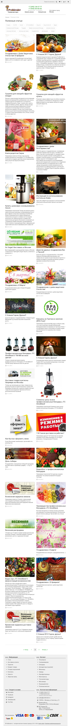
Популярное (42, 659)
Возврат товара (12, 667)
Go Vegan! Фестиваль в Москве (18, 247)
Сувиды (41, 672)
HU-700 (15, 25)
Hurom (21, 25)
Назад (26, 649)
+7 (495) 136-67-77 (35, 7)
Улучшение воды (44, 679)
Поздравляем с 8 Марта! (15, 285)
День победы (11, 461)
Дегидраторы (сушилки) (46, 667)
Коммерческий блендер (12, 28)
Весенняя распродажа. (14, 530)
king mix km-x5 (47, 25)
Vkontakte (10, 692)
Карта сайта (41, 723)
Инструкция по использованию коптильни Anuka (49, 197)
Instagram (10, 697)
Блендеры (42, 664)
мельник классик (50, 28)
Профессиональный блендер (36, 28)
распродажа (45, 31)
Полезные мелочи (44, 686)
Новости (10, 674)
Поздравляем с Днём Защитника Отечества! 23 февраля (19, 55)
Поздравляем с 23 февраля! (47, 582)
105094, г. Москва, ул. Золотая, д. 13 (49, 700)
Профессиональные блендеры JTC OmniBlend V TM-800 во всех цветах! (20, 355)
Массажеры (42, 681)
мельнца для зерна (24, 31)
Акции (55, 25)
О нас (9, 659)
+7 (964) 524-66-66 (35, 9)
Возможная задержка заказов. (17, 497)
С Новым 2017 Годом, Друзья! (48, 54)
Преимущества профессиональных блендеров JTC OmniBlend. (51, 507)
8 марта (8, 25)
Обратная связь (12, 676)
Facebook (10, 694)
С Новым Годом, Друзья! (46, 358)
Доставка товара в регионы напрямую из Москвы (16, 381)
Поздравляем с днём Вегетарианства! (45, 147)
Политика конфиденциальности (53, 723)
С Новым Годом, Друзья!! (15, 315)
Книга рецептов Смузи (14, 153)
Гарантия (10, 664)
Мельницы (42, 669)
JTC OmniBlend (30, 25)
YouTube (10, 702)
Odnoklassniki (11, 699)
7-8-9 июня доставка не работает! (50, 433)
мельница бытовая (11, 31)
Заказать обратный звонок (45, 695)
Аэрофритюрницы (44, 674)
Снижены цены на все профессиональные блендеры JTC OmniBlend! (50, 402)
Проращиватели (43, 684)
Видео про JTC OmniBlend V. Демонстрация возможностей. (18, 580)
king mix (39, 25)
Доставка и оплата (13, 662)
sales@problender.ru (44, 697)
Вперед (44, 649)
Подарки (24, 28)
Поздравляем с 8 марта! (46, 550)
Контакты (10, 672)
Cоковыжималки (43, 662)
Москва (51, 12)
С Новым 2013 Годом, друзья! (48, 634)
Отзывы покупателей (14, 669)
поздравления (35, 31)
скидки (53, 31)
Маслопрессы (43, 676)
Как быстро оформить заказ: (17, 439)
